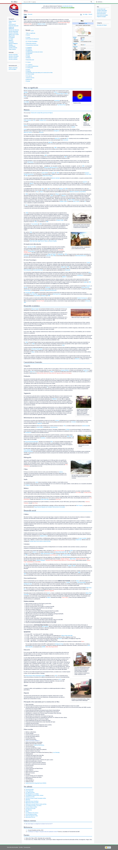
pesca (41, 191)
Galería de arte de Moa (39, 745)
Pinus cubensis (27, 450)
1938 (66, 188)
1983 (42, 553)
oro (85, 201)
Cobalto (37, 309)
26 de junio (43, 295)
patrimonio (47, 287)
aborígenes (56, 130)
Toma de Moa (37, 295)
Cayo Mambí (83, 191)
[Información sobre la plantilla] (92, 21)
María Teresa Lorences (59, 550)
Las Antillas (26, 102)
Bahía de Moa (40, 373)
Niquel (33, 309)
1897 (83, 166)
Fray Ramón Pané (61, 104)
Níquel (33, 352)
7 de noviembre (34, 224)
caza (37, 191)
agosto (53, 172)
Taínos (55, 92)
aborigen (26, 92)
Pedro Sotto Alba (33, 241)
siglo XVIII (57, 138)
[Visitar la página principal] (14, 9)
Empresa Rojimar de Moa (31, 807)
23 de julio (87, 301)
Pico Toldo (78, 492)
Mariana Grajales (53, 241)
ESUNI (56, 646)
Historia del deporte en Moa (31, 815)
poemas (34, 552)
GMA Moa (27, 799)
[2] (29, 453)
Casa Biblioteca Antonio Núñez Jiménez (34, 795)
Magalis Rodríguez (65, 558)
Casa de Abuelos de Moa (31, 814)
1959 (66, 254)
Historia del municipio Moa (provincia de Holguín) (42, 112)
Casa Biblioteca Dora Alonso (31, 812)
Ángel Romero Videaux (43, 241)
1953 (33, 343)
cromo (77, 201)
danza (48, 593)
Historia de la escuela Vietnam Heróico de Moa (35, 804)
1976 (56, 675)
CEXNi (27, 811)
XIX (67, 138)
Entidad (74, 37)
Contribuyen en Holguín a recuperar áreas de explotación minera (42, 831)
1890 (45, 155)
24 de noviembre (27, 120)
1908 (26, 194)
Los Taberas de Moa (30, 792)
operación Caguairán (49, 590)
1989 (69, 552)
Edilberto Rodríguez (40, 560)
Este (31, 371)
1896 (26, 175)
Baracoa (58, 93)
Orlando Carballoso (71, 560)
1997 (25, 573)
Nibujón (57, 194)
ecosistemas (28, 432)
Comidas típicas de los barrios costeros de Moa (40, 541)
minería (57, 420)
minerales (73, 421)
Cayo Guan (58, 499)
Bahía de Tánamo (28, 132)
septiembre (60, 254)
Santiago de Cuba (28, 583)
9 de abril (63, 267)
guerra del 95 (45, 172)
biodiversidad (85, 425)
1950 (26, 342)
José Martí (42, 290)
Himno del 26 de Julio (38, 270)
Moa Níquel (51, 646)
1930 (73, 199)
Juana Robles (38, 561)
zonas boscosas (53, 427)
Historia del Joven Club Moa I (32, 801)
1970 (64, 425)
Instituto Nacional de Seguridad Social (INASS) (35, 783)
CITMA (67, 429)
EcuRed (14, 2)
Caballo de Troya (43, 535)
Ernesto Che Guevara (82, 298)
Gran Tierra (34, 503)
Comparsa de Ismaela (30, 808)
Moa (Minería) (28, 810)
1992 (26, 564)
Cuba (86, 23)
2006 (74, 565)
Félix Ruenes (30, 162)
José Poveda (53, 555)
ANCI (26, 646)
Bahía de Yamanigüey (66, 373)
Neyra (82, 641)
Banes (66, 93)
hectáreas (43, 437)
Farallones (26, 503)
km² (84, 44)
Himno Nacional (27, 270)
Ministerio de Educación (51, 290)
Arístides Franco (27, 252)
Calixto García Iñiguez (48, 175)
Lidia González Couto (48, 553)
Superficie (75, 43)
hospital (88, 286)
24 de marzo (88, 174)
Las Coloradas (56, 752)
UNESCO (54, 399)
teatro (77, 580)
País (75, 38)
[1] (47, 386)
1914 (26, 205)
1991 (59, 555)
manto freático (40, 427)
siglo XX (31, 183)
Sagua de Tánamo (53, 167)
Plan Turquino (79, 505)
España (73, 127)
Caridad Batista (30, 561)
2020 (68, 436)
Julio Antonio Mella (81, 582)
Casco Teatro (65, 597)
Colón (25, 129)
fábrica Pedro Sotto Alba (61, 552)
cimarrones (65, 140)
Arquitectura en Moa (29, 796)
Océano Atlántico (65, 370)
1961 (25, 302)
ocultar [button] (32, 30)
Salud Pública (28, 290)
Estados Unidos (63, 201)
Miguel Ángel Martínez (81, 558)
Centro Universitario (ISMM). (31, 740)
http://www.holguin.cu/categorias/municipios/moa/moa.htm (38, 823)
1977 (60, 679)
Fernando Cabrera (66, 555)
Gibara (48, 597)
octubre (88, 262)
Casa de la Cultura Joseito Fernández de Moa (35, 798)
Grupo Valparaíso (29, 791)
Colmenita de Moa (29, 789)
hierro (74, 201)
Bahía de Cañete (47, 373)
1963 (48, 188)
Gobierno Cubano (41, 24)
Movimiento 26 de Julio (81, 255)
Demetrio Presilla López (37, 349)
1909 (51, 195)
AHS (89, 645)
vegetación (39, 423)
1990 (26, 555)
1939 (47, 221)
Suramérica (57, 100)
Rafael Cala (78, 539)
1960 (68, 267)
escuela (25, 287)
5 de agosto (27, 292)
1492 (34, 120)
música (68, 582)
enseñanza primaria (28, 451)
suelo (37, 482)
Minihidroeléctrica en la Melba (32, 794)
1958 (54, 255)
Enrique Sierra (31, 251)
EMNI (47, 646)
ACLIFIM (30, 646)
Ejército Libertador (56, 178)
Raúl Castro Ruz (85, 287)
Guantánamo (80, 275)
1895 (65, 156)
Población (75, 46)
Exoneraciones (27, 847)
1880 (55, 147)
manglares (27, 485)
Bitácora (25, 125)
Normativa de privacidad (12, 847)
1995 (79, 572)
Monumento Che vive (30, 817)
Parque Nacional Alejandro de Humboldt (43, 507)
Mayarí (62, 93)
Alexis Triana (73, 558)
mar (86, 371)
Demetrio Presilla (40, 301)
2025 (71, 436)
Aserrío (60, 638)
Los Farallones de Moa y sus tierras (33, 805)
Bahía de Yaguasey (56, 373)
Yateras (51, 371)
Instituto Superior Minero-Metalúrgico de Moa (35, 675)
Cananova (76, 191)
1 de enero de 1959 (31, 247)
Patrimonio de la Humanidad (58, 507)
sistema (61, 472)
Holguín (82, 40)
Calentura (87, 501)
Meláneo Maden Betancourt (60, 560)
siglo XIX (50, 142)
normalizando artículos (67, 6)
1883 (42, 188)
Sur (34, 371)
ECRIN (43, 646)
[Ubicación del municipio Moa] (83, 30)
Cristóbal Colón (42, 120)
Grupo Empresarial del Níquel (31, 441)
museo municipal (82, 538)
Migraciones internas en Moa (31, 802)
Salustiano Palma (50, 560)
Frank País (48, 255)
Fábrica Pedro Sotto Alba (66, 635)
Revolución (26, 255)
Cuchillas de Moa (87, 492)
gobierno (64, 276)
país (90, 272)
